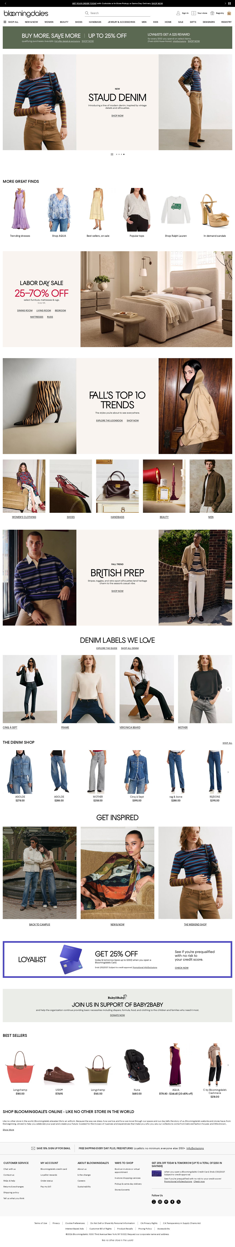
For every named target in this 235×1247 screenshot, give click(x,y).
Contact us (8, 1175)
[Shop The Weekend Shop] (195, 873)
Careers (81, 1181)
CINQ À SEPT (10, 727)
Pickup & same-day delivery (128, 1184)
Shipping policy (11, 1192)
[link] (20, 798)
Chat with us (9, 1169)
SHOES (71, 517)
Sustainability (84, 1186)
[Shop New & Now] (117, 873)
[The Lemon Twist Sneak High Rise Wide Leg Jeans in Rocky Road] (98, 772)
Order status (47, 1181)
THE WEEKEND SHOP (195, 924)
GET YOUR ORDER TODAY (84, 3)
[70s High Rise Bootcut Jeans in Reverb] (214, 772)
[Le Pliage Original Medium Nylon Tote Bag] (98, 1065)
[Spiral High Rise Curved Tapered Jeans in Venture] (59, 772)
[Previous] (7, 102)
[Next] (228, 102)
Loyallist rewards (49, 1175)
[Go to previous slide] (5, 3)
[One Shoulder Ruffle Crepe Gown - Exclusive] (175, 1065)
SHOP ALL (227, 743)
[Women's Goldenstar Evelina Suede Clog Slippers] (59, 1065)
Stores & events (122, 1190)
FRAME (65, 727)
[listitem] (117, 3)
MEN (210, 517)
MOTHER (183, 727)
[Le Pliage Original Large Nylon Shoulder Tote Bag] (20, 1065)
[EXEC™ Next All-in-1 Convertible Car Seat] (137, 1065)
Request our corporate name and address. (148, 1234)
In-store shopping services (128, 1178)
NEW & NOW (117, 924)
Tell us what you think (13, 1198)
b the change (84, 1175)
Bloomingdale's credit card (54, 1169)
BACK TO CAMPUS (39, 924)
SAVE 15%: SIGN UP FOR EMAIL (54, 1148)
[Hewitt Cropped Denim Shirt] (20, 772)
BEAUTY (164, 517)
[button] (116, 154)
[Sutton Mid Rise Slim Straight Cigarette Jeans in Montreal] (175, 772)
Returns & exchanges (13, 1186)
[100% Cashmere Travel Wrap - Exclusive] (214, 1065)
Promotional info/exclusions (178, 1181)
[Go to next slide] (225, 3)
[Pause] (229, 3)
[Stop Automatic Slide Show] (112, 154)
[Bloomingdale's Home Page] (26, 14)
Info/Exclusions (195, 1148)
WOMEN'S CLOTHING (24, 517)
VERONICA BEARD (130, 727)
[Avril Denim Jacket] (137, 772)
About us (82, 1169)
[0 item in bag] (229, 13)
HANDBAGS (117, 517)
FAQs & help (9, 1181)
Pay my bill (46, 1186)
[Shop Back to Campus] (40, 873)
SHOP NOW (157, 3)
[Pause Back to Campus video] (72, 914)
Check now (199, 1181)
